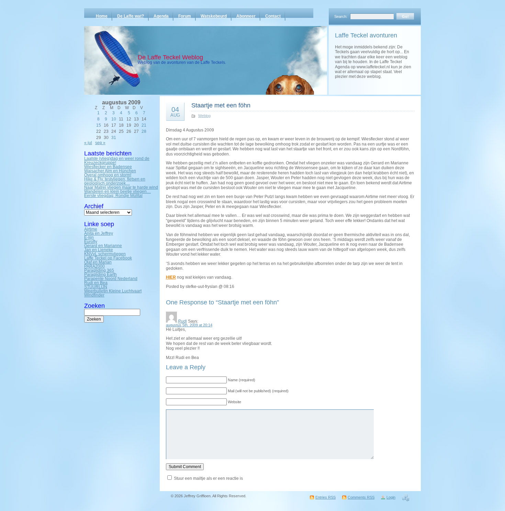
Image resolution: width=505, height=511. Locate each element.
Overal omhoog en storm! (107, 175)
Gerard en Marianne (103, 245)
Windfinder (94, 295)
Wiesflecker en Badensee (108, 166)
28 (144, 131)
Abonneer (246, 16)
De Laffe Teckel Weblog (170, 57)
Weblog (204, 116)
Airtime (90, 229)
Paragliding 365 (99, 270)
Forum (184, 16)
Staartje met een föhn (220, 105)
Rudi (182, 321)
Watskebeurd (214, 16)
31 (113, 138)
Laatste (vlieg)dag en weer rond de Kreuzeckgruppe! (116, 160)
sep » (100, 142)
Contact (273, 16)
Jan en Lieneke (98, 249)
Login (390, 497)
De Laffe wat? (130, 16)
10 (113, 119)
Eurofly (90, 241)
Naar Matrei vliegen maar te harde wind (121, 187)
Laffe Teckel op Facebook (108, 258)
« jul (88, 142)
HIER (171, 277)
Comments (361, 497)
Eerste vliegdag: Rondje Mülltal (113, 195)
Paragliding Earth (100, 274)
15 (98, 125)
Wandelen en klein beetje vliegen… (117, 191)
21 (144, 125)
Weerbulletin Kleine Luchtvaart (113, 291)
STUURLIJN (95, 286)
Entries (325, 497)
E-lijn (89, 237)
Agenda (161, 16)
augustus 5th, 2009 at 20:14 (189, 325)
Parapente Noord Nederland (110, 278)
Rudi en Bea (96, 282)
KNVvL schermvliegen (105, 254)
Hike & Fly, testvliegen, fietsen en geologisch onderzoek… (114, 181)
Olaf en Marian (98, 262)
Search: (340, 16)
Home (102, 16)
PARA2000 (94, 266)
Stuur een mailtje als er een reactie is (208, 478)
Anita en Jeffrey (98, 233)
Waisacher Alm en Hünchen (110, 171)
